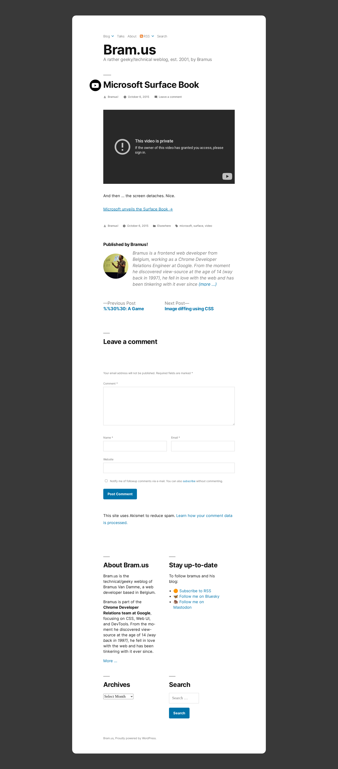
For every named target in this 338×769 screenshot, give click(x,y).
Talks (121, 36)
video (208, 225)
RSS (147, 36)
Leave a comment (170, 96)
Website (108, 459)
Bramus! (113, 96)
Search (162, 36)
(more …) (208, 284)
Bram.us (129, 49)
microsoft (186, 225)
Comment (110, 383)
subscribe (189, 481)
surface (198, 225)
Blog (106, 36)
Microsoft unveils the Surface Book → (138, 209)
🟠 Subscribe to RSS (192, 591)
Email (175, 437)
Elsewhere (164, 225)
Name (108, 437)
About (132, 36)
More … (110, 660)
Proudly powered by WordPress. (135, 738)
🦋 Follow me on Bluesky (196, 596)
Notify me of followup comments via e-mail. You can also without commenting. (166, 481)
